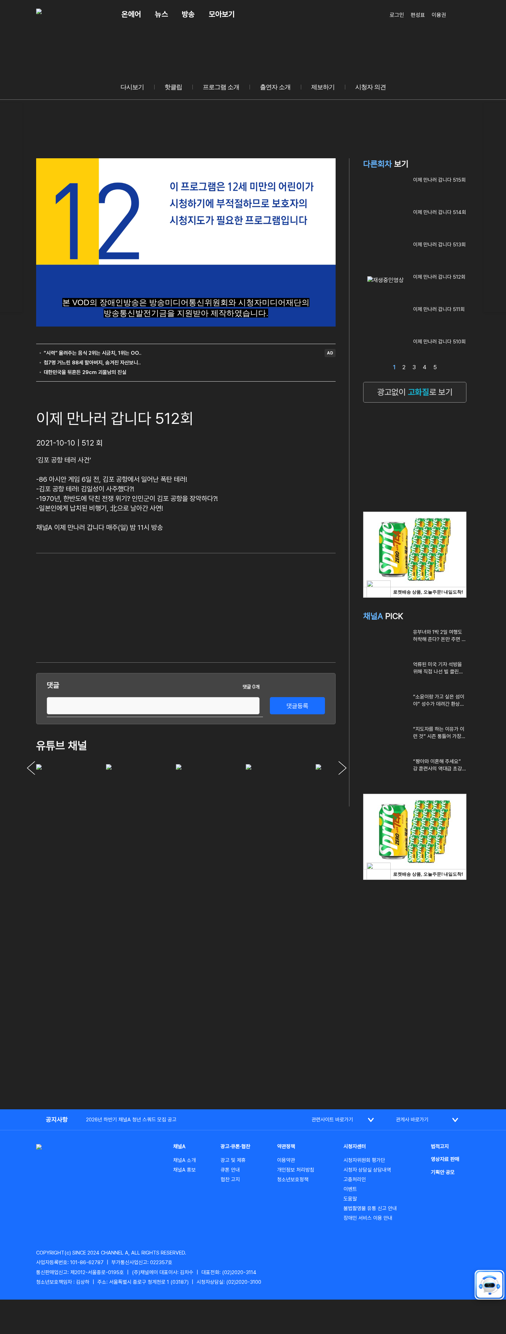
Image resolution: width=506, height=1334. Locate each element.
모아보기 (222, 14)
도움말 (350, 1199)
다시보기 (132, 87)
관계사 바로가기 (412, 1120)
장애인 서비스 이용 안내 (368, 1218)
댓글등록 (297, 705)
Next (342, 768)
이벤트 (350, 1189)
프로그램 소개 (221, 87)
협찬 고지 (230, 1179)
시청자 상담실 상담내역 (367, 1170)
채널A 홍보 (184, 1170)
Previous (31, 768)
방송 (188, 14)
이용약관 (286, 1160)
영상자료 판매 (445, 1159)
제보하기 (323, 87)
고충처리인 (355, 1179)
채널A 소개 (184, 1160)
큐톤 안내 (230, 1170)
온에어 (131, 14)
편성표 (418, 15)
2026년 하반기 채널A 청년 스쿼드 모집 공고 (131, 1120)
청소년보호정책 (292, 1179)
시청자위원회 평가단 (364, 1160)
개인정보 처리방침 (295, 1170)
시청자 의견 (370, 87)
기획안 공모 (443, 1172)
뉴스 (161, 14)
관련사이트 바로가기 (332, 1120)
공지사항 (57, 1119)
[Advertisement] (284, 607)
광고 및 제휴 (233, 1160)
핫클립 (173, 87)
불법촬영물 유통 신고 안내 (370, 1208)
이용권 (439, 15)
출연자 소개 (275, 87)
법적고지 (440, 1146)
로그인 (397, 15)
